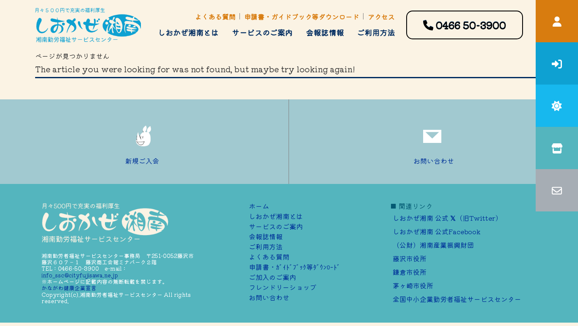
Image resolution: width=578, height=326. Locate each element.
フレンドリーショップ (283, 287)
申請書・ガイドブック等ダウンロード (301, 16)
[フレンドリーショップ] (557, 148)
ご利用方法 (376, 32)
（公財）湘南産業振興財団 (433, 245)
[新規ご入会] (557, 63)
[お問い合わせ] (557, 190)
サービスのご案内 (262, 32)
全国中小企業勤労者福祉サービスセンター (457, 299)
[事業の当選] (557, 106)
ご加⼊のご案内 (272, 277)
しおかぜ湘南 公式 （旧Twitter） (447, 218)
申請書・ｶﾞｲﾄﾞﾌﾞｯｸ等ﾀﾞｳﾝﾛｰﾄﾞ (294, 267)
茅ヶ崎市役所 (413, 285)
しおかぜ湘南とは (188, 32)
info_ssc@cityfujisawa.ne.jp (79, 275)
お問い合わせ (433, 161)
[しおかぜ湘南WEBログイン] (557, 21)
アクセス (381, 16)
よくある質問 (215, 16)
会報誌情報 (325, 32)
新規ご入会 (142, 161)
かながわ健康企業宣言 (68, 288)
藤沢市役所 (410, 258)
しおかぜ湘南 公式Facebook (437, 231)
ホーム (259, 206)
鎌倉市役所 (410, 272)
